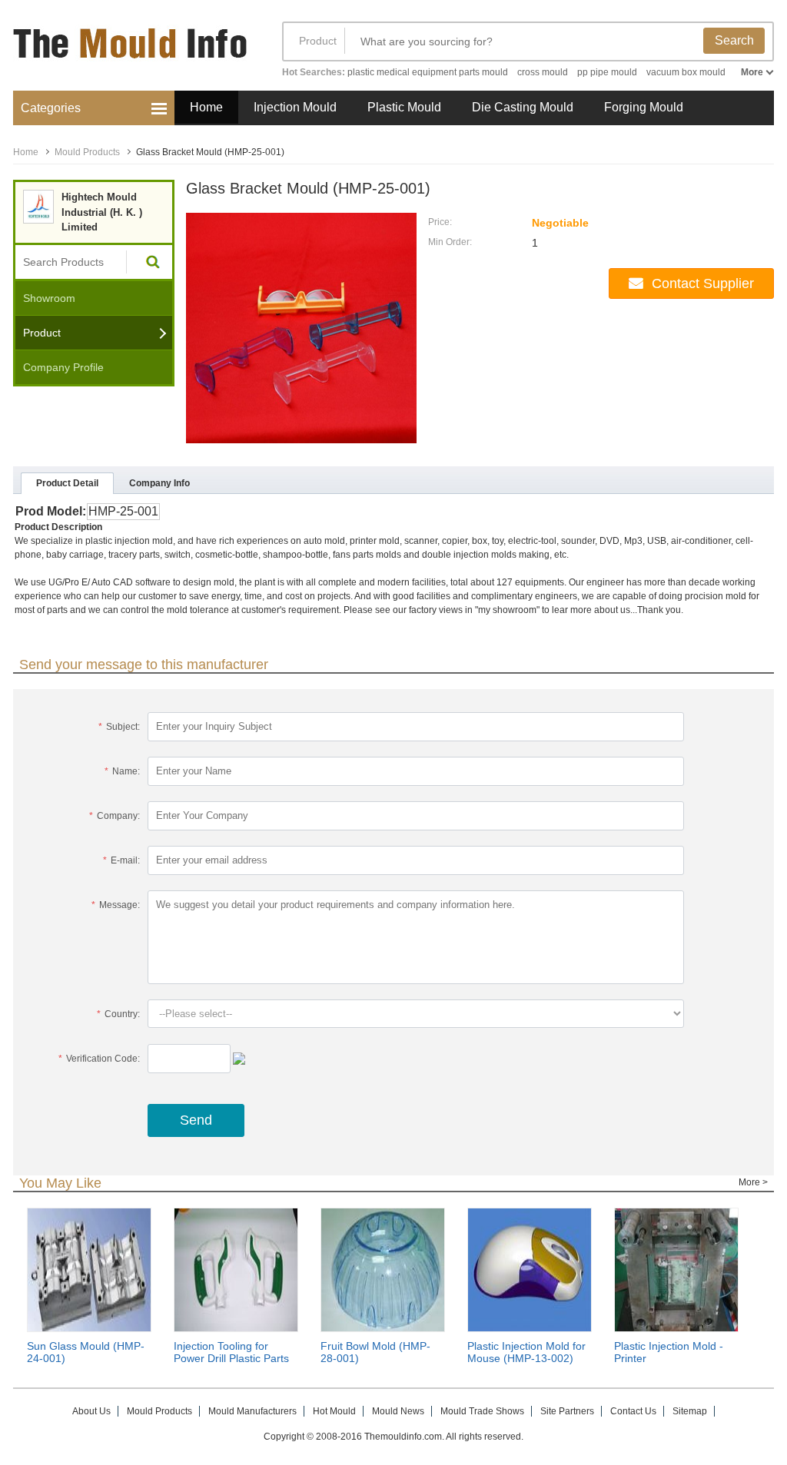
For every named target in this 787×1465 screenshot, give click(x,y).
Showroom (49, 298)
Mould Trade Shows (482, 1411)
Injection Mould (295, 107)
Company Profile (63, 367)
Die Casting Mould (522, 107)
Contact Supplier (703, 283)
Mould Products (87, 152)
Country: (118, 1014)
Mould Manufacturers (252, 1411)
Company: (114, 815)
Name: (122, 771)
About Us (91, 1411)
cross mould (542, 72)
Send (196, 1120)
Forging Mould (643, 107)
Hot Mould (334, 1411)
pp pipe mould (607, 72)
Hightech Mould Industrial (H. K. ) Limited (101, 212)
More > (753, 1182)
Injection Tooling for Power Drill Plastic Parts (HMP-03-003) (231, 1358)
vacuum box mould (686, 72)
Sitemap (689, 1411)
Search (734, 40)
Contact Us (633, 1411)
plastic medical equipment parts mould (427, 72)
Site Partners (567, 1411)
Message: (115, 905)
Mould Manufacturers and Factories (132, 52)
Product (318, 41)
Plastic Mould (404, 107)
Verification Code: (99, 1058)
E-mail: (121, 860)
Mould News (398, 1411)
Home (206, 107)
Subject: (119, 726)
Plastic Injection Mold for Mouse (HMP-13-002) (526, 1352)
